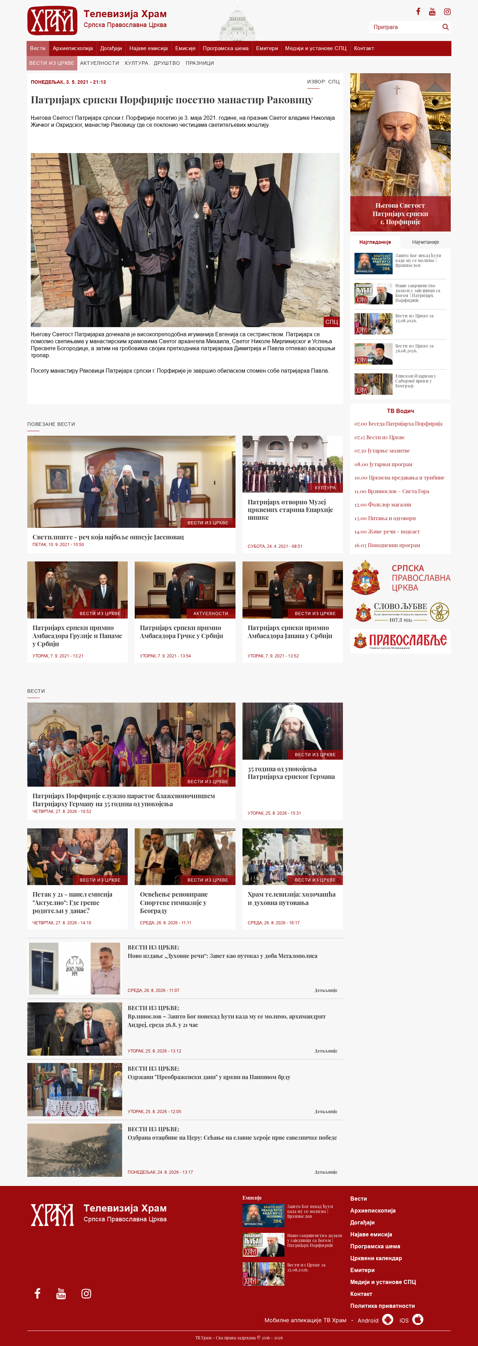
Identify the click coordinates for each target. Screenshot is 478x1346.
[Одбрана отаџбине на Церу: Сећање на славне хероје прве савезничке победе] (74, 1150)
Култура (136, 63)
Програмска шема (226, 48)
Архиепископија (73, 48)
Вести (37, 48)
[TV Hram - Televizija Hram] (97, 20)
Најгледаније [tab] (375, 242)
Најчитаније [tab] (425, 242)
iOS (405, 1320)
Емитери (267, 48)
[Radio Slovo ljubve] (400, 612)
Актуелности (99, 63)
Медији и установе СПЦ (316, 48)
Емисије (185, 48)
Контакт (364, 48)
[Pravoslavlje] (400, 641)
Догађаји (111, 48)
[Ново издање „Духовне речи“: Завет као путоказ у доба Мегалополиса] (74, 968)
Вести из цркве (52, 63)
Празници (200, 63)
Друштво (167, 63)
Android (369, 1320)
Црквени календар (376, 1258)
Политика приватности (382, 1306)
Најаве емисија (148, 48)
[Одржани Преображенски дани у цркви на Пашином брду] (74, 1090)
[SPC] (400, 577)
